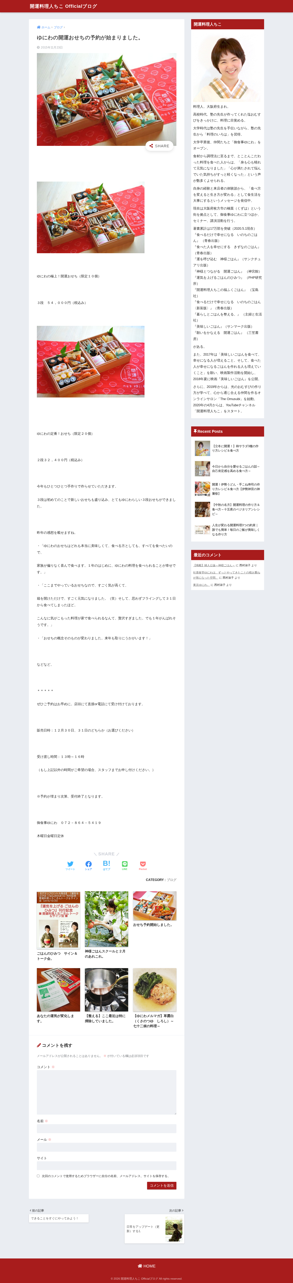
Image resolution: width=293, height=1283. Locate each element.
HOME (148, 1266)
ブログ (171, 880)
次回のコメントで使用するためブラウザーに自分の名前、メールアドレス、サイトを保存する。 (106, 1176)
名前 (42, 1121)
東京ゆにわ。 (201, 584)
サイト (42, 1158)
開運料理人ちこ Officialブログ (63, 6)
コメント (46, 1067)
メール (44, 1140)
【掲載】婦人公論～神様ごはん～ (214, 565)
